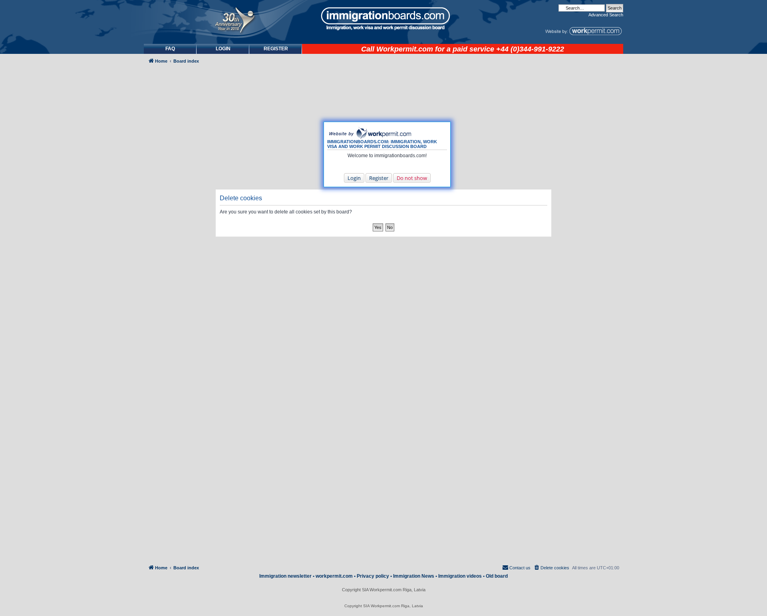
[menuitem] (223, 49)
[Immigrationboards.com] (383, 19)
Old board (497, 576)
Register (378, 178)
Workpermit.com (404, 49)
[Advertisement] (177, 282)
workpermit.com (334, 576)
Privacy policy (373, 576)
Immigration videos (460, 576)
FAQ (170, 48)
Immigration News (413, 576)
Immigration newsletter (285, 576)
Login (354, 178)
